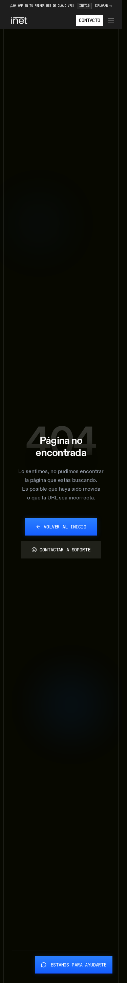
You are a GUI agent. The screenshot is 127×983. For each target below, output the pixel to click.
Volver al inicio (65, 527)
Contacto (89, 20)
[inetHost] (19, 20)
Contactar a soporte (65, 550)
